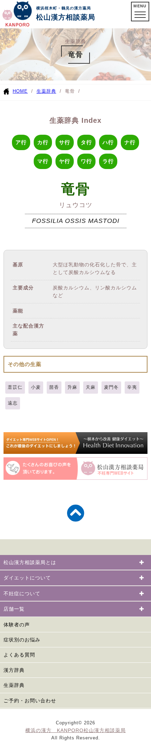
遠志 (13, 403)
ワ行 (86, 161)
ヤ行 (64, 161)
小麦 (36, 387)
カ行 (42, 142)
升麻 (72, 387)
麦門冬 (111, 387)
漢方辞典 (14, 670)
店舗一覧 (14, 609)
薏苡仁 (15, 387)
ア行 (21, 142)
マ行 (42, 161)
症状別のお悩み (22, 639)
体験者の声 (17, 624)
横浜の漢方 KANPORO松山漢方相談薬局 (75, 730)
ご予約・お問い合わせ (30, 700)
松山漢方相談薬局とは (30, 562)
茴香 (54, 387)
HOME (20, 91)
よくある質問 (19, 655)
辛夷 (132, 387)
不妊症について (22, 593)
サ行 (64, 142)
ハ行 (108, 142)
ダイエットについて (27, 578)
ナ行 (130, 142)
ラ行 (108, 161)
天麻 (91, 387)
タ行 (86, 142)
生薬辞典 (46, 91)
